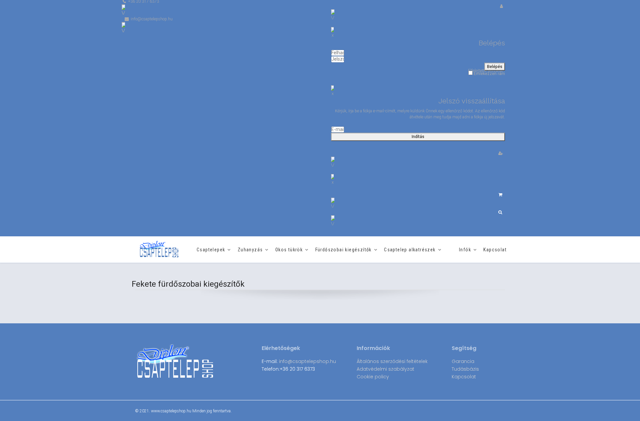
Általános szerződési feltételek (392, 361)
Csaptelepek (211, 249)
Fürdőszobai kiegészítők (343, 249)
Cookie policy (373, 376)
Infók (465, 249)
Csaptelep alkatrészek (409, 249)
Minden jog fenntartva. (212, 411)
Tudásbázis (465, 369)
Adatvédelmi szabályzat (385, 369)
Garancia (463, 361)
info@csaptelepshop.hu (307, 361)
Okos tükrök (289, 249)
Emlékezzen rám (489, 73)
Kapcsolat (495, 249)
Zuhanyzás (250, 249)
